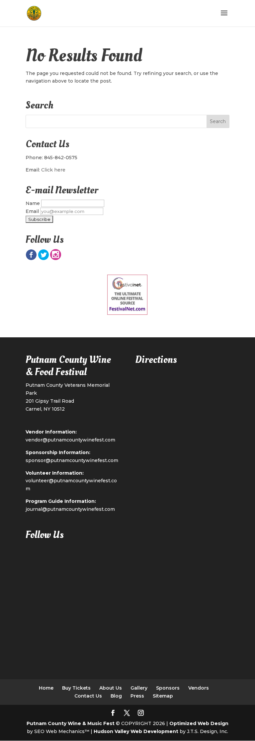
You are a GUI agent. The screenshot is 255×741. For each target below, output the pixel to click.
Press (137, 696)
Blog (116, 696)
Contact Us (88, 696)
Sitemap (163, 696)
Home (46, 688)
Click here (53, 170)
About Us (110, 688)
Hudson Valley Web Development (136, 731)
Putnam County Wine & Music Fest (71, 723)
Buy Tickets (76, 688)
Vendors (198, 688)
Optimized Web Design (198, 723)
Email (32, 211)
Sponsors (168, 688)
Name (33, 203)
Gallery (138, 688)
